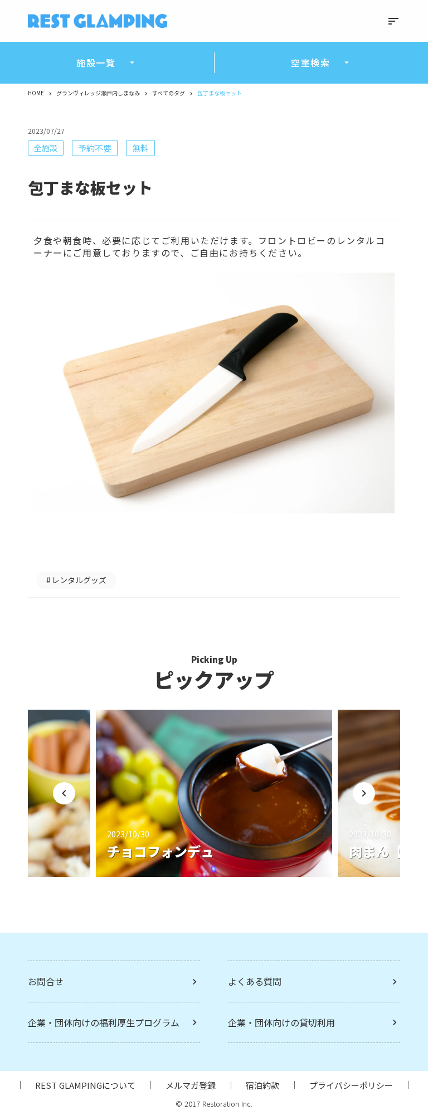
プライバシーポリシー (351, 1085)
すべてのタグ (168, 93)
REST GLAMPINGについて (85, 1085)
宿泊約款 (262, 1085)
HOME (36, 93)
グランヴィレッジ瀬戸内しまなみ (98, 93)
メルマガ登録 (191, 1085)
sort (393, 21)
